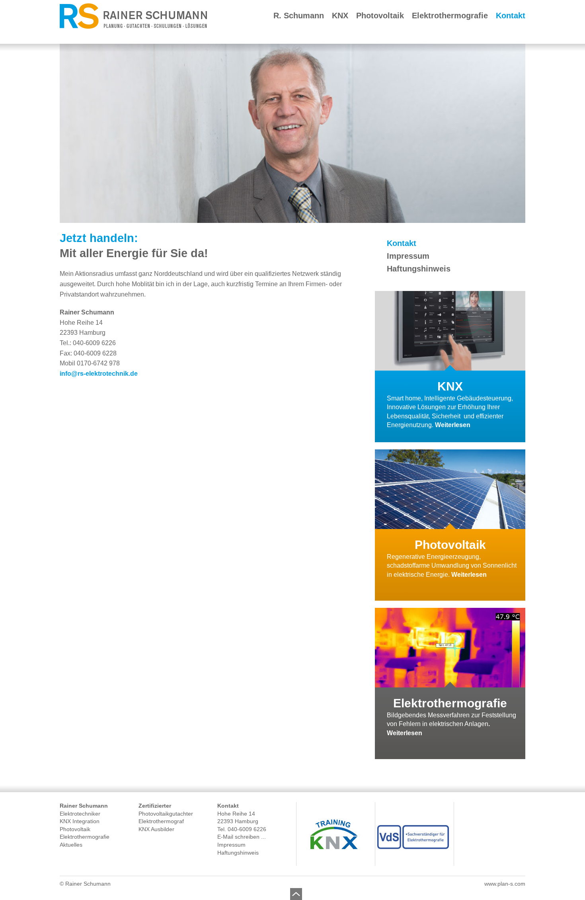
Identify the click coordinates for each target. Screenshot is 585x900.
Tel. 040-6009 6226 (241, 829)
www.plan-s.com (504, 883)
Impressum (408, 256)
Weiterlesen (452, 425)
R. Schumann (298, 15)
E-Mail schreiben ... (241, 837)
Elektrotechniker (80, 813)
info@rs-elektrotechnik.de (99, 373)
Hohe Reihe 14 (236, 813)
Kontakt (510, 15)
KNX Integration (79, 821)
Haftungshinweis (418, 268)
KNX (340, 15)
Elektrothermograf (161, 821)
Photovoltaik (380, 15)
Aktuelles (71, 844)
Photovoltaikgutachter (165, 813)
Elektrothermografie (450, 15)
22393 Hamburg (237, 821)
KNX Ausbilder (156, 829)
